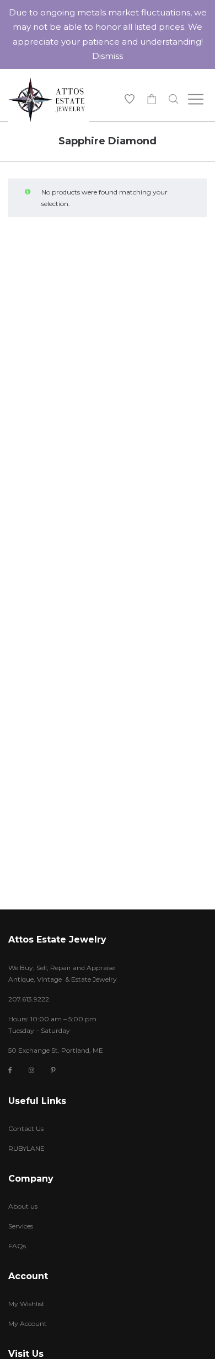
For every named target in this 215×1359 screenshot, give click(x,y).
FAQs (17, 1246)
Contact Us (26, 1128)
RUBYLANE (26, 1148)
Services (20, 1226)
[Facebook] (10, 1070)
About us (22, 1206)
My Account (27, 1323)
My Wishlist (26, 1304)
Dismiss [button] (107, 56)
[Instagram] (31, 1070)
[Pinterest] (53, 1070)
